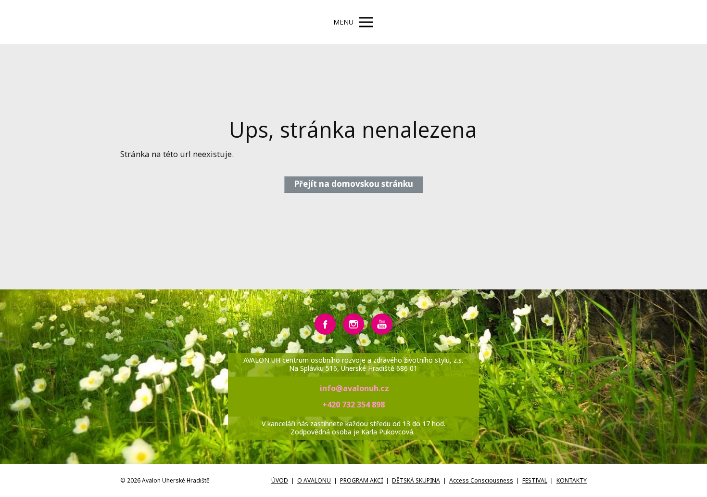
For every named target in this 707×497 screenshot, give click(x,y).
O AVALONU (314, 480)
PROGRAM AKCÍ (361, 480)
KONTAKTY (571, 480)
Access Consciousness (481, 480)
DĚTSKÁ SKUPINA (416, 480)
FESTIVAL (534, 480)
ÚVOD (279, 480)
